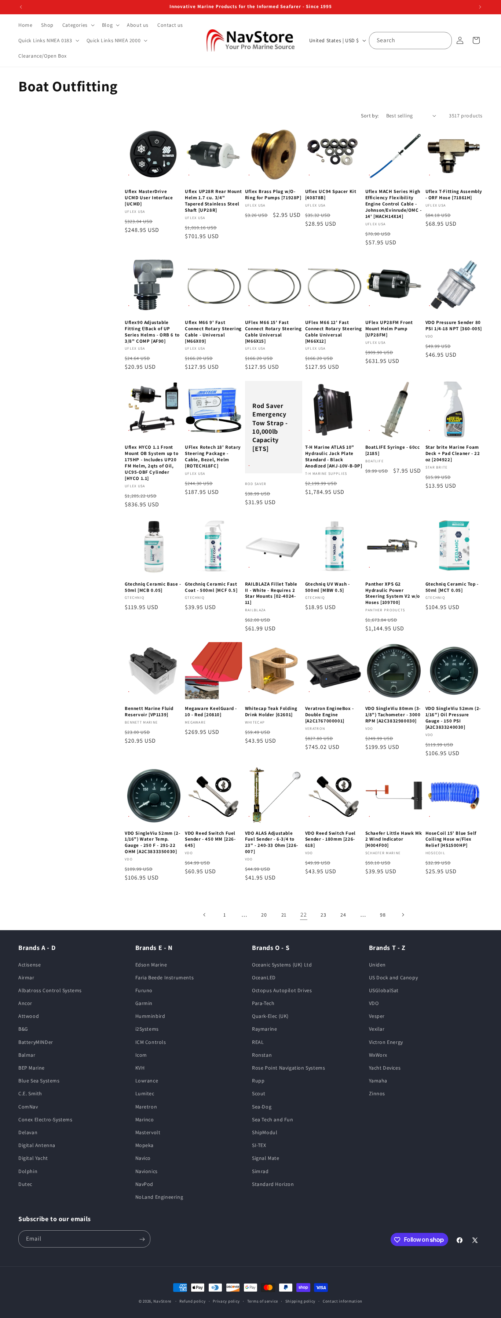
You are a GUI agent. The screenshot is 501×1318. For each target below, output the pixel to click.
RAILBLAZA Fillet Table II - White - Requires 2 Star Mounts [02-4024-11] (271, 593)
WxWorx (378, 1055)
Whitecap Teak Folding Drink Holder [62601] (271, 712)
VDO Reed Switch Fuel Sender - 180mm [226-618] (330, 839)
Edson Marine (151, 964)
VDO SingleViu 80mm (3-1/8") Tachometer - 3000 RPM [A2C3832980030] (393, 715)
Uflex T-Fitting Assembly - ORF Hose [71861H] (453, 195)
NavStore (162, 1301)
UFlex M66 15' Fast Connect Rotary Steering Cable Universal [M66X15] (273, 332)
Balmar (27, 1055)
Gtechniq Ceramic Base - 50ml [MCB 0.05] (153, 587)
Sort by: (370, 115)
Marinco (144, 1119)
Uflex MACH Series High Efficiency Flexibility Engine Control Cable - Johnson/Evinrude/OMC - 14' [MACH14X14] (393, 204)
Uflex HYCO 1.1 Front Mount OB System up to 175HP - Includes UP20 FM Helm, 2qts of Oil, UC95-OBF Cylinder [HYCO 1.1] (152, 462)
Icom (141, 1055)
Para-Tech (263, 1003)
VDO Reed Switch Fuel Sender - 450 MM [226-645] (210, 839)
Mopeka (144, 1145)
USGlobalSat (384, 990)
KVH (140, 1067)
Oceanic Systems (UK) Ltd (282, 964)
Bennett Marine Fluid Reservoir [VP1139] (149, 712)
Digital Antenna (36, 1145)
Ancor (25, 1003)
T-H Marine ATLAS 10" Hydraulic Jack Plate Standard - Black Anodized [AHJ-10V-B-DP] (333, 456)
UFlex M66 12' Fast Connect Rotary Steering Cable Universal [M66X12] (333, 332)
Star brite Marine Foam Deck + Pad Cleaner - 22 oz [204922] (452, 453)
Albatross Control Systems (50, 990)
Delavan (27, 1132)
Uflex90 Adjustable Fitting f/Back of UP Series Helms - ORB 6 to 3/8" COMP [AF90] (152, 332)
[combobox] (410, 40)
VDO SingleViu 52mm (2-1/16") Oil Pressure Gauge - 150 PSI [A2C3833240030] (453, 718)
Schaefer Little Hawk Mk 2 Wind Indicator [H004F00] (393, 839)
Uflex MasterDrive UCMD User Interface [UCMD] (149, 198)
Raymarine (264, 1029)
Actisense (29, 964)
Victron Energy (386, 1042)
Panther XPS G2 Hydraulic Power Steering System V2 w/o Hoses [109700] (392, 593)
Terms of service (262, 1300)
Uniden (377, 964)
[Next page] (403, 915)
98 (382, 914)
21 (283, 914)
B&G (23, 1029)
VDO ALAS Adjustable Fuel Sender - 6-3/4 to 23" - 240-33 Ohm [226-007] (271, 842)
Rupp (258, 1080)
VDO (374, 1003)
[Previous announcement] (21, 7)
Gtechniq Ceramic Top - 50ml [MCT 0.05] (452, 587)
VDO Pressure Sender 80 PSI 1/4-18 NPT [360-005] (453, 326)
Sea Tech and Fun (272, 1119)
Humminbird (150, 1016)
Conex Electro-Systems (45, 1119)
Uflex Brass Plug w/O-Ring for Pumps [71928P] (273, 195)
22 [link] (303, 914)
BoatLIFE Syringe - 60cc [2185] (392, 450)
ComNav (28, 1106)
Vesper (377, 1016)
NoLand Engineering (159, 1197)
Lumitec (144, 1094)
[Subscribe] (142, 1239)
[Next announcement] (480, 7)
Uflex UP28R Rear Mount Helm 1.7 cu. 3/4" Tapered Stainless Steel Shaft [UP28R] (213, 201)
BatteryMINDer (35, 1042)
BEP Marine (31, 1067)
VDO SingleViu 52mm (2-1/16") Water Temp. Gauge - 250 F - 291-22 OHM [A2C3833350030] (152, 842)
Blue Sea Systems (39, 1080)
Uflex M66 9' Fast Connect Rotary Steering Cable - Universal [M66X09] (213, 332)
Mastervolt (148, 1132)
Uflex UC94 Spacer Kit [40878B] (330, 195)
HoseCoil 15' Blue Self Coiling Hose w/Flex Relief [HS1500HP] (450, 839)
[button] (78, 25)
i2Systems (147, 1029)
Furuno (144, 990)
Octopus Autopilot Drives (282, 990)
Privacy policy (226, 1300)
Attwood (28, 1016)
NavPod (144, 1184)
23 (323, 914)
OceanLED (264, 977)
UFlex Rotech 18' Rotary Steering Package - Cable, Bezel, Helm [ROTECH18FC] (213, 456)
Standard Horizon (273, 1184)
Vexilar (377, 1029)
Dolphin (27, 1171)
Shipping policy (300, 1300)
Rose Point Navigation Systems (288, 1067)
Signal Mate (265, 1158)
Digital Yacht (33, 1158)
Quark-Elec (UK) (270, 1016)
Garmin (144, 1003)
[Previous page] (205, 915)
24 (343, 914)
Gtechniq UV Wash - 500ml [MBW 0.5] (327, 587)
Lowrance (146, 1080)
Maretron (146, 1106)
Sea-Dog (261, 1106)
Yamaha (378, 1080)
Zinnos (377, 1094)
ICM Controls (150, 1042)
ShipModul (264, 1132)
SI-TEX (259, 1145)
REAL (258, 1042)
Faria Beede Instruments (164, 977)
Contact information (342, 1300)
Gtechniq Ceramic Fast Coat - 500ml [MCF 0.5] (211, 587)
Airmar (26, 977)
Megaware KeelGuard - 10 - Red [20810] (211, 712)
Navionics (146, 1171)
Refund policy (192, 1300)
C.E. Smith (30, 1094)
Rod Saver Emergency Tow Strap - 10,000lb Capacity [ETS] (270, 426)
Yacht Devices (385, 1067)
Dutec (25, 1184)
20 (264, 914)
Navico (143, 1158)
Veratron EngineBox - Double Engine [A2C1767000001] (329, 715)
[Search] (443, 40)
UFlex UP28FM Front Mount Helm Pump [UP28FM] (389, 329)
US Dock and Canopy (393, 977)
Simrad (260, 1171)
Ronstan (262, 1055)
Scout (259, 1094)
